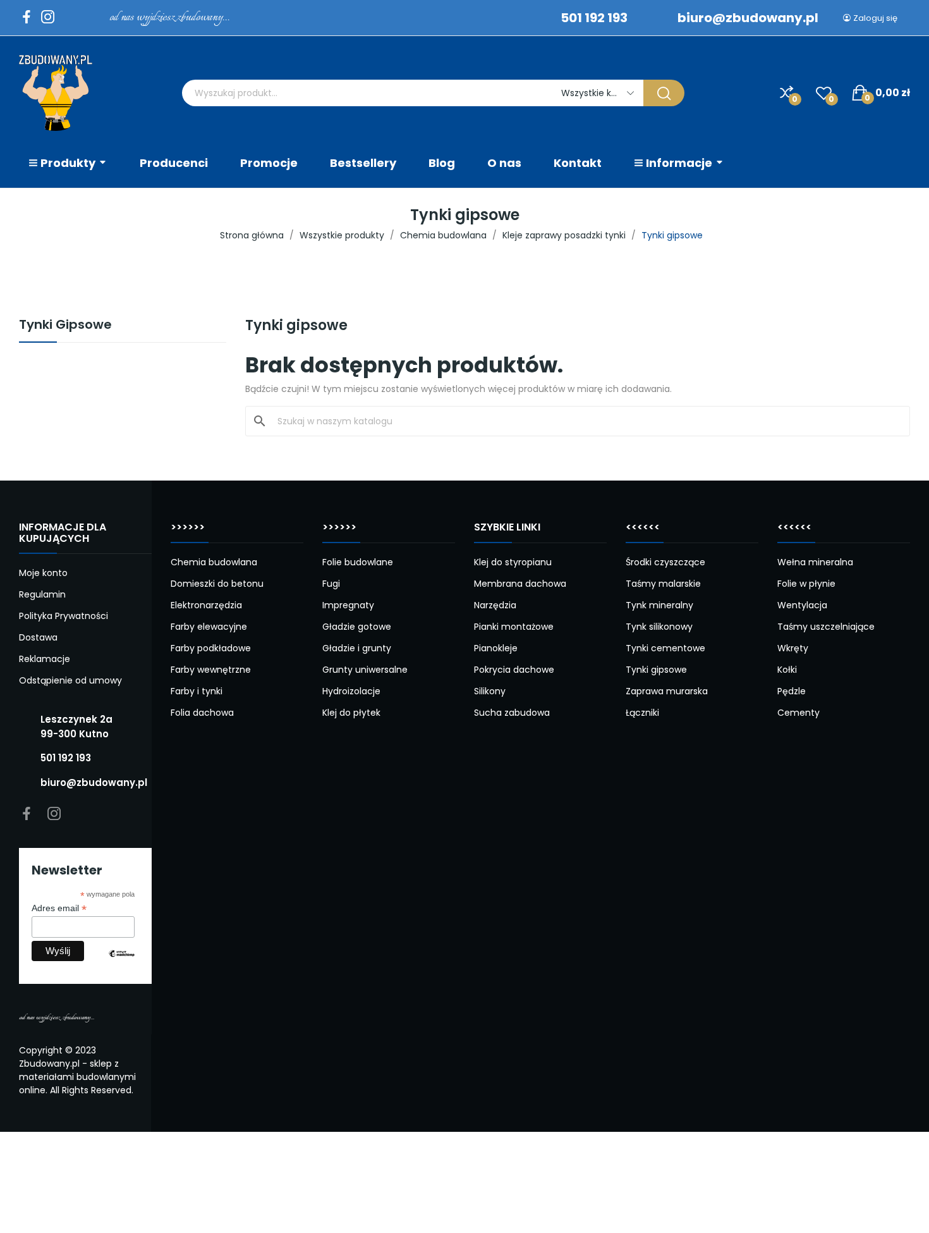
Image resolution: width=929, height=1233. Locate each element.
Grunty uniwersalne (365, 669)
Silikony (490, 691)
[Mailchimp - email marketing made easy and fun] (122, 963)
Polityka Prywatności (63, 616)
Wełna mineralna (815, 562)
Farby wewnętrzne (211, 669)
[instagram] (48, 17)
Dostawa (38, 637)
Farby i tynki (196, 691)
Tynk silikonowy (659, 626)
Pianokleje (496, 648)
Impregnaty (348, 605)
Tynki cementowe (665, 648)
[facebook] (26, 17)
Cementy (798, 712)
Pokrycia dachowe (514, 669)
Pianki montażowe (514, 626)
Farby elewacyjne (209, 626)
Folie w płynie (806, 583)
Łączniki (642, 712)
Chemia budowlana (214, 562)
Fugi (331, 583)
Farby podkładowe (211, 648)
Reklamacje (44, 659)
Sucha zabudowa (512, 712)
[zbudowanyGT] (55, 93)
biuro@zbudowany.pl (747, 18)
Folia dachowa (202, 712)
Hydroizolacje (351, 691)
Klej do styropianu (513, 562)
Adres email (59, 908)
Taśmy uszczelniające (826, 626)
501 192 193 (594, 18)
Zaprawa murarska (667, 691)
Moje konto (43, 573)
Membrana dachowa (520, 583)
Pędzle (791, 691)
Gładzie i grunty (356, 648)
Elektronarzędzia (206, 605)
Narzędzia (495, 605)
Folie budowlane (357, 562)
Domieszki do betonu (217, 583)
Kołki (787, 669)
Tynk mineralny (659, 605)
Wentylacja (802, 605)
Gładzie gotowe (356, 626)
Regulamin (42, 594)
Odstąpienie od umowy (70, 680)
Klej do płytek (351, 712)
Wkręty (792, 648)
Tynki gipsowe (656, 669)
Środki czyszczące (665, 562)
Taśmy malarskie (663, 583)
